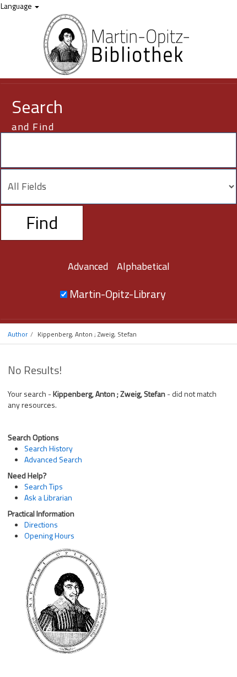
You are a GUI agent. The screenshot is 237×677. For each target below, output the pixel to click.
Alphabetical (143, 266)
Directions (41, 524)
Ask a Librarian (48, 497)
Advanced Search (53, 459)
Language (17, 6)
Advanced (88, 266)
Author (18, 334)
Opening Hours (49, 535)
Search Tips (43, 486)
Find (42, 222)
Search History (48, 448)
